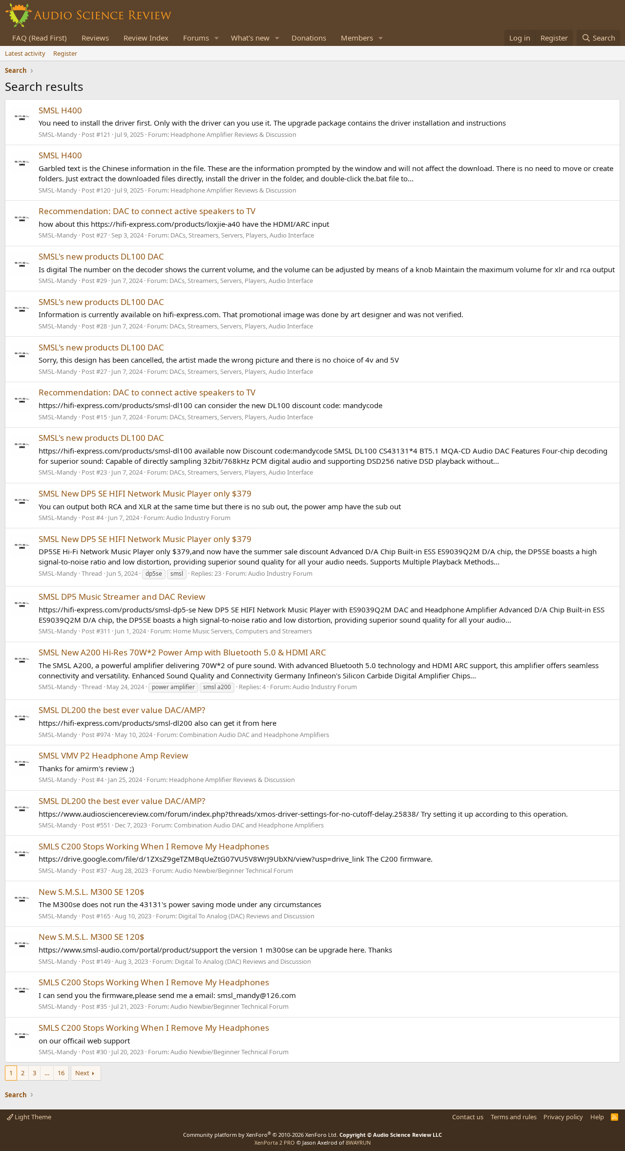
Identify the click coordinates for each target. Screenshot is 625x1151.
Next (82, 1072)
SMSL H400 (60, 110)
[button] (217, 38)
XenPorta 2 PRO (274, 1142)
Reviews (95, 38)
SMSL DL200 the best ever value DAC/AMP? (122, 710)
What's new (250, 38)
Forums (196, 38)
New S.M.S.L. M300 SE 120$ (92, 891)
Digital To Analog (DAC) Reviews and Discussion (246, 916)
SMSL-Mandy (58, 134)
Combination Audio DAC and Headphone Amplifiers (254, 734)
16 (61, 1072)
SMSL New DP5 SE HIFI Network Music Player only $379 (145, 493)
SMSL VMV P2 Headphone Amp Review (113, 755)
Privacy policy (563, 1116)
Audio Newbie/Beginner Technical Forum (234, 870)
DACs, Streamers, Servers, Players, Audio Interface (242, 235)
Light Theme (32, 1116)
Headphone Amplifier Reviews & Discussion (233, 134)
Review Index (146, 38)
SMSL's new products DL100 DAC (101, 256)
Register (65, 53)
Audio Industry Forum (198, 517)
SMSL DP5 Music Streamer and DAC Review (122, 596)
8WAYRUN (358, 1142)
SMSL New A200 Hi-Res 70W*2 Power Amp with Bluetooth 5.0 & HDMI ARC (182, 652)
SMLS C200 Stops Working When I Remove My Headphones (154, 846)
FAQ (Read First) (39, 38)
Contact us (467, 1116)
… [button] (46, 1072)
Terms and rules (514, 1116)
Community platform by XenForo (260, 1134)
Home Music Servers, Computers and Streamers (242, 631)
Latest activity (25, 53)
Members (357, 38)
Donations (309, 38)
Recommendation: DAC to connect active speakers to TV (147, 211)
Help (597, 1116)
